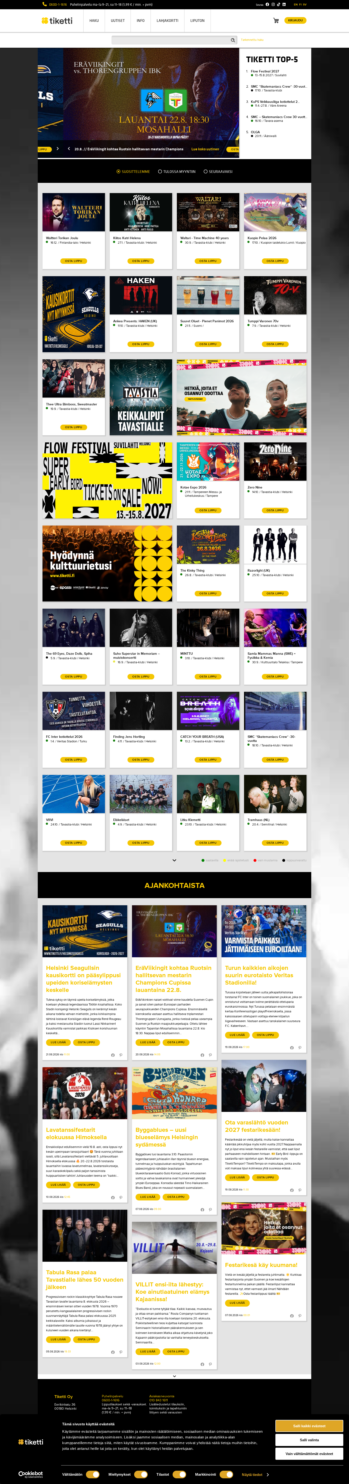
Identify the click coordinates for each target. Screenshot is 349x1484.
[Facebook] (267, 4)
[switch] (141, 1474)
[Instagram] (273, 4)
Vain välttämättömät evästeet (309, 1454)
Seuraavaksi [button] (220, 172)
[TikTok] (278, 4)
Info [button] (141, 21)
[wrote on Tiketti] (84, 931)
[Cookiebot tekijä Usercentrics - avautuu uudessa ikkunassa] (31, 1474)
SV (305, 4)
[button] (43, 149)
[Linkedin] (284, 4)
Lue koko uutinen (180, 149)
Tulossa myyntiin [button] (179, 172)
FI (300, 4)
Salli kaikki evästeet (309, 1426)
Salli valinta (309, 1440)
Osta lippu (86, 1042)
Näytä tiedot (252, 1475)
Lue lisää (58, 1042)
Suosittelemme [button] (135, 172)
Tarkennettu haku (252, 40)
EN (296, 4)
